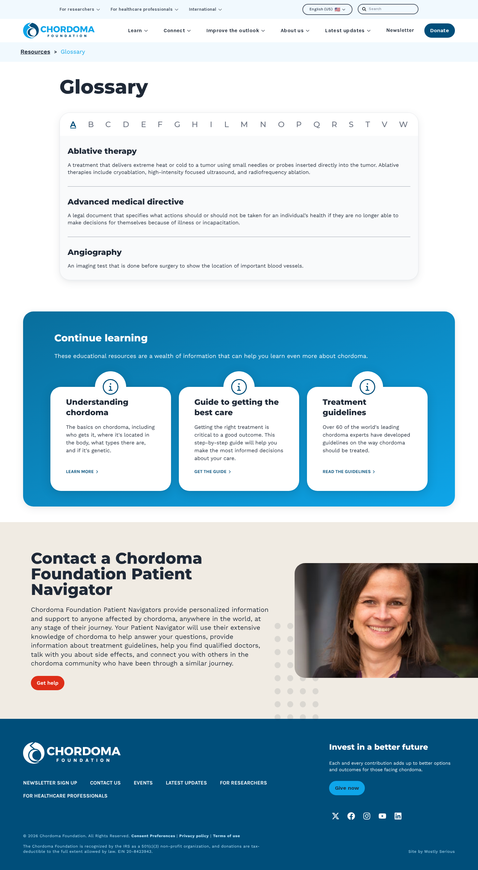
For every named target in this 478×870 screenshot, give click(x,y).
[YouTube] (382, 816)
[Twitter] (335, 816)
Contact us (105, 783)
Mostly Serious (439, 851)
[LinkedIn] (398, 816)
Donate (439, 30)
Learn (135, 30)
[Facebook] (351, 816)
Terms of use (226, 836)
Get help (48, 683)
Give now (347, 788)
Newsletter (400, 30)
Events (143, 783)
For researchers (77, 9)
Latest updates (345, 30)
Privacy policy (194, 836)
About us (292, 30)
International (202, 9)
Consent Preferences (154, 836)
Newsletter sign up (50, 783)
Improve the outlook (232, 30)
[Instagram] (366, 816)
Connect (174, 30)
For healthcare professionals (142, 9)
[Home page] (59, 30)
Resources (35, 51)
